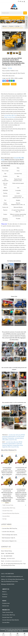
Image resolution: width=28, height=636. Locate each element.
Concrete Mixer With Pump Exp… (10, 528)
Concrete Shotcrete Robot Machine (10, 513)
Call (10, 635)
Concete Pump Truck (7, 510)
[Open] (26, 22)
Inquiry (17, 635)
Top (24, 635)
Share (3, 635)
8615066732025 (11, 558)
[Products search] (25, 12)
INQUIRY (6, 84)
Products (11, 26)
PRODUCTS (6, 610)
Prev (4, 41)
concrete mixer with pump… (8, 531)
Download (4, 596)
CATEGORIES (5, 17)
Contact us (4, 594)
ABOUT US (5, 589)
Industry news (5, 605)
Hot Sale (17, 26)
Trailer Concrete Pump (9, 117)
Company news (6, 603)
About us (4, 591)
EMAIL (14, 84)
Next (24, 41)
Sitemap (21, 630)
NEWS (4, 600)
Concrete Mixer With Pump (10, 115)
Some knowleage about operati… (10, 534)
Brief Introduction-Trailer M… (9, 537)
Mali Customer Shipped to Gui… (9, 541)
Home (5, 26)
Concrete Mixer (6, 516)
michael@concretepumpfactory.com (13, 561)
